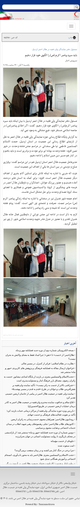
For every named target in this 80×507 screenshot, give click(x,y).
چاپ (70, 38)
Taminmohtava (47, 504)
